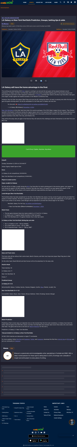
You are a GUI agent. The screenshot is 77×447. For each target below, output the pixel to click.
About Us (46, 409)
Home (45, 406)
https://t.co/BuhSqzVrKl (24, 104)
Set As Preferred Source (68, 23)
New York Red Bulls (7, 110)
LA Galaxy (38, 94)
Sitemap (69, 409)
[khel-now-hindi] (68, 2)
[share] (46, 81)
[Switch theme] (64, 2)
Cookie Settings (58, 418)
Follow (12, 23)
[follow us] (41, 81)
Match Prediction (34, 326)
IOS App (69, 339)
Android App (61, 339)
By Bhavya (5, 24)
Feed (68, 406)
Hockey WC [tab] (39, 2)
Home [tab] (24, 2)
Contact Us (46, 412)
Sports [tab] (31, 2)
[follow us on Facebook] (33, 432)
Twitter (32, 339)
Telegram (17, 341)
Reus (42, 287)
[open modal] (72, 422)
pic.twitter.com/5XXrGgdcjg (33, 203)
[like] (31, 81)
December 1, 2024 (38, 206)
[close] (73, 435)
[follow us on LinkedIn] (44, 432)
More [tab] (56, 2)
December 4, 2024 (28, 107)
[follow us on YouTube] (41, 432)
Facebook (27, 339)
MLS (23, 91)
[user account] (74, 2)
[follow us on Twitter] (38, 432)
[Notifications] (71, 2)
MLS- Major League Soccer (10, 18)
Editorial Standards (58, 415)
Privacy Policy (57, 412)
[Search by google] (60, 2)
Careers (56, 406)
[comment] (36, 81)
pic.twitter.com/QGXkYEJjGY (40, 104)
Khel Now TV (70, 412)
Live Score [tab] (48, 2)
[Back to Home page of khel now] (7, 2)
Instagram (40, 339)
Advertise (56, 409)
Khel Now (19, 339)
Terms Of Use (47, 415)
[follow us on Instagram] (36, 432)
